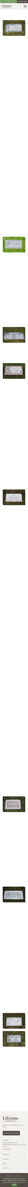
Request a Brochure (11, 1133)
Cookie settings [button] (21, 1182)
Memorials (6, 1154)
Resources (6, 1168)
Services (5, 1159)
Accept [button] (14, 1184)
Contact (5, 1140)
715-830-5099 (22, 1)
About (5, 1163)
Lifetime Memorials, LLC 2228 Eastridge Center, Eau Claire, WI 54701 (14, 1144)
